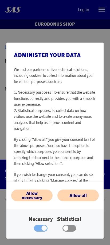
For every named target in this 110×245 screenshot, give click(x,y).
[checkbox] (69, 229)
